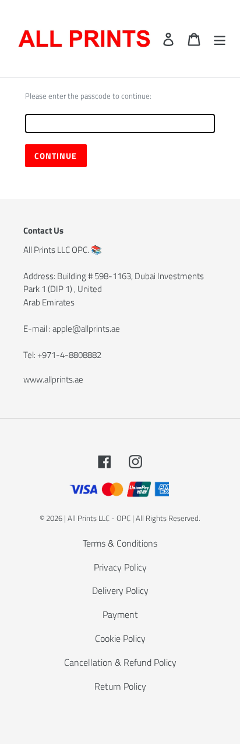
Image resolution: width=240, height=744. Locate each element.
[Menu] (219, 38)
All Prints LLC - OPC (99, 518)
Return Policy (120, 686)
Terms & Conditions (120, 543)
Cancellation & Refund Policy (120, 662)
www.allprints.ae (53, 379)
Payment (120, 614)
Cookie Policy (120, 638)
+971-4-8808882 (69, 354)
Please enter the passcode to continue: (88, 96)
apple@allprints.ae (86, 328)
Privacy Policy (120, 567)
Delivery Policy (120, 590)
